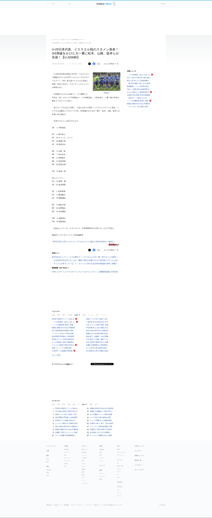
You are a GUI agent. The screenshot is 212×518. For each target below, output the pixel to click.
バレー (83, 480)
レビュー (101, 473)
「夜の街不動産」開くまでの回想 (138, 83)
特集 (100, 479)
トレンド (104, 315)
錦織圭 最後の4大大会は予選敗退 (63, 328)
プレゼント (102, 476)
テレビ (101, 460)
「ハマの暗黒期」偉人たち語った (63, 322)
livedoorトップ (57, 505)
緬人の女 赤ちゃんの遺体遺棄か (138, 80)
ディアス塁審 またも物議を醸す (101, 420)
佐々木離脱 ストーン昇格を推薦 (101, 414)
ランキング (138, 451)
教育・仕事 (120, 466)
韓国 (47, 472)
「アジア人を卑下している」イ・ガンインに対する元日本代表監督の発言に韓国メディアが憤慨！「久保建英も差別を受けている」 (104, 264)
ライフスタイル (121, 452)
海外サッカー (85, 449)
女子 (97, 315)
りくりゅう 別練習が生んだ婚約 (101, 435)
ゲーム (119, 493)
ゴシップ (90, 315)
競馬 (83, 472)
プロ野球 (84, 458)
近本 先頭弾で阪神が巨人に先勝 (97, 342)
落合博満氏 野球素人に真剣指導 (63, 336)
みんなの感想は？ (110, 64)
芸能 (83, 315)
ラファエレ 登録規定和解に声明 (101, 426)
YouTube (119, 482)
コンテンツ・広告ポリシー (94, 505)
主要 (53, 315)
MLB (83, 460)
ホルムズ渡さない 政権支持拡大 (138, 92)
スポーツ (60, 272)
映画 (100, 470)
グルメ (119, 477)
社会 (47, 459)
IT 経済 (69, 315)
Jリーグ (84, 455)
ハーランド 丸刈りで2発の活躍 (62, 333)
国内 (58, 315)
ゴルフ (83, 463)
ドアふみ (114, 4)
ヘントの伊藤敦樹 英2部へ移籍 (62, 325)
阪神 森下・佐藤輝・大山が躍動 (97, 336)
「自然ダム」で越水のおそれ (137, 98)
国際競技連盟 (104, 272)
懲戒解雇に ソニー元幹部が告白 (138, 86)
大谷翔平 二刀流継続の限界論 (62, 351)
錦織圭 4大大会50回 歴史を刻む (97, 333)
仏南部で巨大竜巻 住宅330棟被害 (138, 95)
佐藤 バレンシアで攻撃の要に (62, 348)
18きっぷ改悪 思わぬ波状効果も (138, 89)
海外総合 (48, 470)
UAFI (54, 272)
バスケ (83, 477)
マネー (119, 471)
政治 (47, 461)
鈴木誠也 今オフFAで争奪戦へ (100, 432)
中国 (47, 475)
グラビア (101, 458)
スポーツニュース (66, 39)
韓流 (100, 455)
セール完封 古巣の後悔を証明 (96, 348)
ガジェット (67, 458)
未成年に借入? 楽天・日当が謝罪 (101, 423)
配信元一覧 (138, 460)
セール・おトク (139, 469)
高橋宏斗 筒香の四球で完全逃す (101, 429)
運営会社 (49, 505)
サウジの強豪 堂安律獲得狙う (65, 435)
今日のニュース (139, 446)
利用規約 (66, 505)
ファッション (120, 455)
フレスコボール (84, 272)
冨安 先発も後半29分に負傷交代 (97, 330)
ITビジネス (67, 460)
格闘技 (83, 469)
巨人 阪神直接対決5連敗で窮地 (62, 330)
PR (65, 466)
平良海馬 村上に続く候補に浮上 (97, 328)
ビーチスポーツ (71, 272)
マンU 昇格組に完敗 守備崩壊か (63, 342)
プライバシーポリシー (77, 505)
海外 (63, 315)
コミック (119, 495)
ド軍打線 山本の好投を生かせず (97, 322)
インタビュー (139, 465)
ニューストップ (56, 39)
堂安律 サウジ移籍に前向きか (65, 420)
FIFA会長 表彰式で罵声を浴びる (66, 411)
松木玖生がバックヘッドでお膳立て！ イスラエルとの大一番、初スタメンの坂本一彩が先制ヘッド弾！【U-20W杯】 (98, 257)
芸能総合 (101, 449)
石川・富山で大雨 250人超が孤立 (138, 77)
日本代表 (114, 272)
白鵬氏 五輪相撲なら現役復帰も (97, 345)
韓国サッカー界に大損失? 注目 (97, 319)
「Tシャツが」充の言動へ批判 (137, 106)
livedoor (163, 4)
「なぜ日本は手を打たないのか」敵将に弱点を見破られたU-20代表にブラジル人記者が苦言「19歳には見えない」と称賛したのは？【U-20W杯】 (110, 260)
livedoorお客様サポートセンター (113, 505)
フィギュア (85, 483)
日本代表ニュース (77, 39)
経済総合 (66, 449)
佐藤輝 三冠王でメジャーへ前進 (66, 432)
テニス (83, 466)
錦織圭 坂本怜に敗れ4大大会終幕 (101, 408)
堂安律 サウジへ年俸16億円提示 (63, 339)
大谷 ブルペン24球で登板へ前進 (97, 325)
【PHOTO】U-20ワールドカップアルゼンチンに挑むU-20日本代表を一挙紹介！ (83, 242)
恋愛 (118, 449)
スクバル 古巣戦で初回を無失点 (63, 345)
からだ (119, 469)
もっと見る (56, 355)
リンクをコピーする (98, 64)
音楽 (100, 452)
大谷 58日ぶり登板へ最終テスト (97, 339)
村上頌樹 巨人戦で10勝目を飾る (97, 351)
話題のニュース (139, 455)
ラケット (94, 272)
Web (65, 455)
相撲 (83, 475)
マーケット (67, 452)
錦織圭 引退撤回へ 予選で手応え (101, 411)
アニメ (119, 490)
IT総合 (66, 463)
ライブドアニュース (104, 4)
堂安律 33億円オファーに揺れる (63, 319)
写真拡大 (107, 93)
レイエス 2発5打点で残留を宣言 (66, 423)
